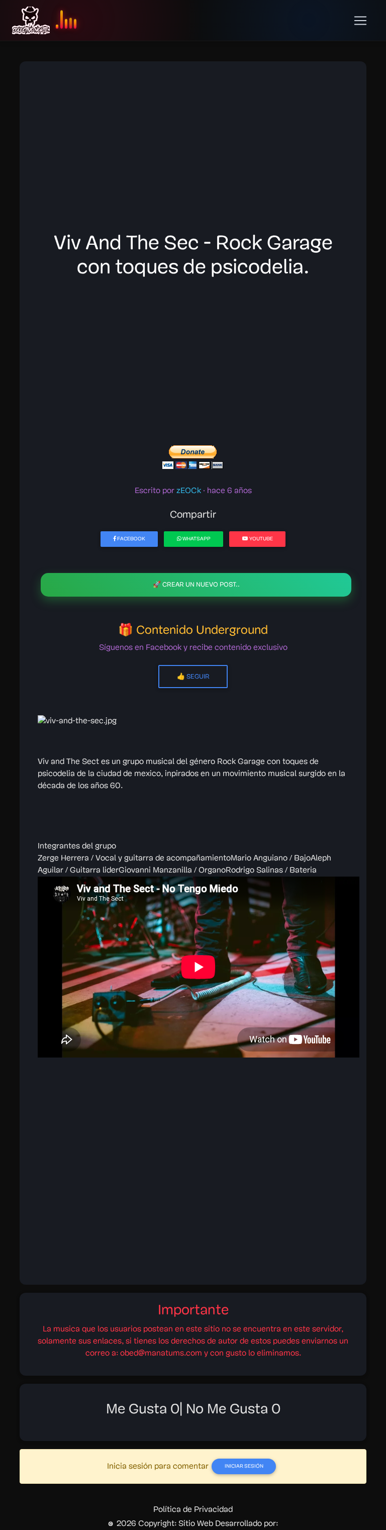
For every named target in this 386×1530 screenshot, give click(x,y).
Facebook (130, 539)
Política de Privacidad (193, 1510)
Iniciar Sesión (244, 1466)
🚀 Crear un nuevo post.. (196, 585)
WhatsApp (196, 539)
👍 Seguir (193, 677)
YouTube (260, 539)
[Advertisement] (193, 149)
